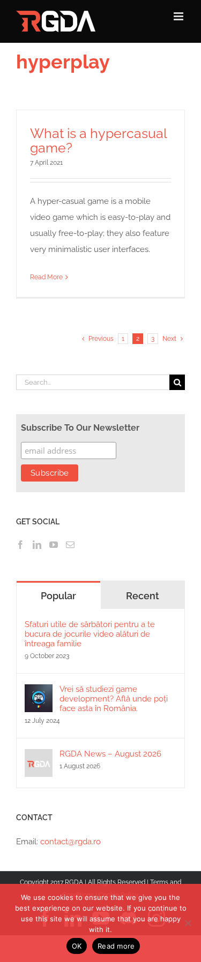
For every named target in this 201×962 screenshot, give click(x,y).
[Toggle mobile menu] (179, 16)
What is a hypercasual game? (98, 140)
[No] (187, 923)
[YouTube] (53, 544)
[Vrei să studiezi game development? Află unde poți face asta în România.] (39, 692)
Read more (116, 946)
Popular (58, 595)
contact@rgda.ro (70, 841)
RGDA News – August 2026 (110, 754)
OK (77, 946)
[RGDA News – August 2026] (39, 757)
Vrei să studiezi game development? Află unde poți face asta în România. (113, 698)
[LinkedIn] (37, 544)
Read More (46, 277)
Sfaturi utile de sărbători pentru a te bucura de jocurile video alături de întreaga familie (90, 634)
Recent (142, 595)
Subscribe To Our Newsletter (80, 428)
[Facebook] (20, 544)
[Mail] (70, 544)
